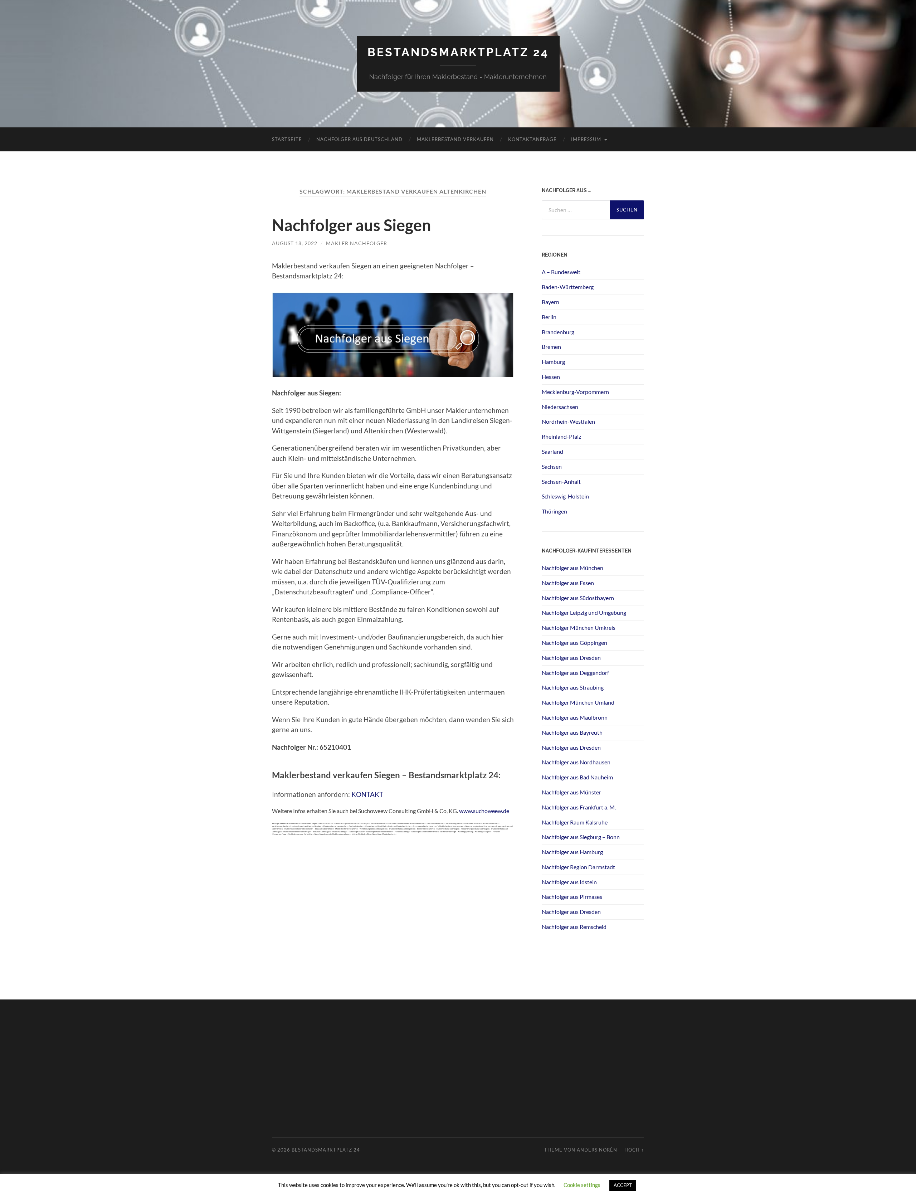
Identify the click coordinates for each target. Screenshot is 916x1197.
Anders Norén (597, 1150)
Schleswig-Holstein (565, 496)
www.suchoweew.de (484, 810)
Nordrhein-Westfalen (568, 421)
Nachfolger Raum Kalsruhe (575, 822)
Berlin (549, 316)
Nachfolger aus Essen (568, 582)
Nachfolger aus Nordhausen (576, 762)
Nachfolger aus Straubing (573, 687)
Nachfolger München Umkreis (578, 627)
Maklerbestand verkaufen (455, 139)
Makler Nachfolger (356, 243)
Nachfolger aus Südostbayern (578, 597)
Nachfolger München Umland (578, 702)
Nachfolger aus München (572, 567)
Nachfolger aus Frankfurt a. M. (579, 807)
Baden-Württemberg (568, 286)
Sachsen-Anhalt (561, 481)
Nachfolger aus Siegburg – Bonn (581, 836)
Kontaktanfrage (532, 139)
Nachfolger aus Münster (571, 792)
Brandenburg (558, 332)
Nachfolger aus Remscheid (574, 926)
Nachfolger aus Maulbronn (575, 717)
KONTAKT (367, 794)
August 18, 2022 (294, 243)
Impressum (586, 139)
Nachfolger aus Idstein (569, 882)
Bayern (550, 301)
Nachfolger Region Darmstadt (578, 866)
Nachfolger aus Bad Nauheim (577, 777)
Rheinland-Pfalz (561, 436)
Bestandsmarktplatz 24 (458, 52)
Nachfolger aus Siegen (351, 225)
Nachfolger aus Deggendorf (575, 672)
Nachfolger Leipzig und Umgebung (584, 612)
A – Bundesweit (561, 271)
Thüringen (554, 511)
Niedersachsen (560, 406)
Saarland (552, 451)
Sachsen (552, 466)
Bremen (551, 346)
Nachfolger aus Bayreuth (572, 732)
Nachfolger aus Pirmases (572, 896)
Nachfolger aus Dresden (571, 657)
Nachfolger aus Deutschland (359, 139)
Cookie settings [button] (582, 1185)
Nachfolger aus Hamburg (572, 851)
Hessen (551, 376)
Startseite (287, 139)
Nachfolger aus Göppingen (574, 642)
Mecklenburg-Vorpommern (575, 391)
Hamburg (553, 361)
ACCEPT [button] (623, 1185)
